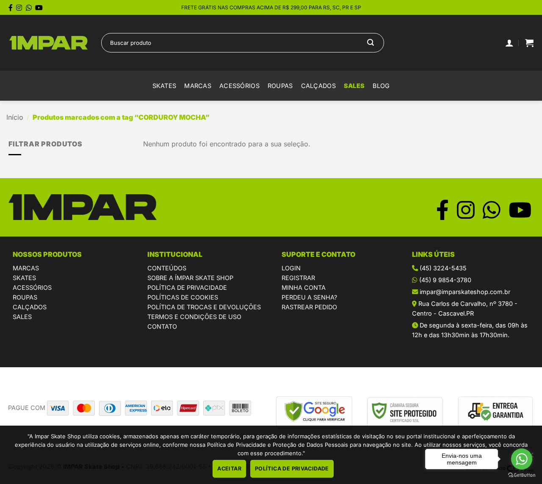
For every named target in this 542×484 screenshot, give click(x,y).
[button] (529, 42)
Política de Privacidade (292, 468)
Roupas (280, 85)
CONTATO (162, 326)
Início (14, 117)
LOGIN (291, 268)
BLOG (381, 85)
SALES (354, 85)
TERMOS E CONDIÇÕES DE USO (194, 316)
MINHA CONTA (304, 287)
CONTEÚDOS (166, 268)
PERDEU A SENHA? (309, 297)
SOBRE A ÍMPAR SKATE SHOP (190, 277)
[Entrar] (509, 42)
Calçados (318, 85)
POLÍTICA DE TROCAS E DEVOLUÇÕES (204, 307)
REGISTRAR (298, 277)
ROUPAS (25, 297)
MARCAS (26, 268)
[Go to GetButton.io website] (521, 475)
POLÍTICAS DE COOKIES (182, 297)
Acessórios (239, 85)
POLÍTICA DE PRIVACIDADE (187, 287)
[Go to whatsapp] (521, 459)
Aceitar (229, 468)
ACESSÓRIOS (32, 287)
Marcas (197, 85)
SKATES (24, 277)
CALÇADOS (30, 307)
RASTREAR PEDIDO (309, 307)
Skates (164, 85)
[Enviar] (370, 43)
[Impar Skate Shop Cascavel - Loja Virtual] (48, 43)
